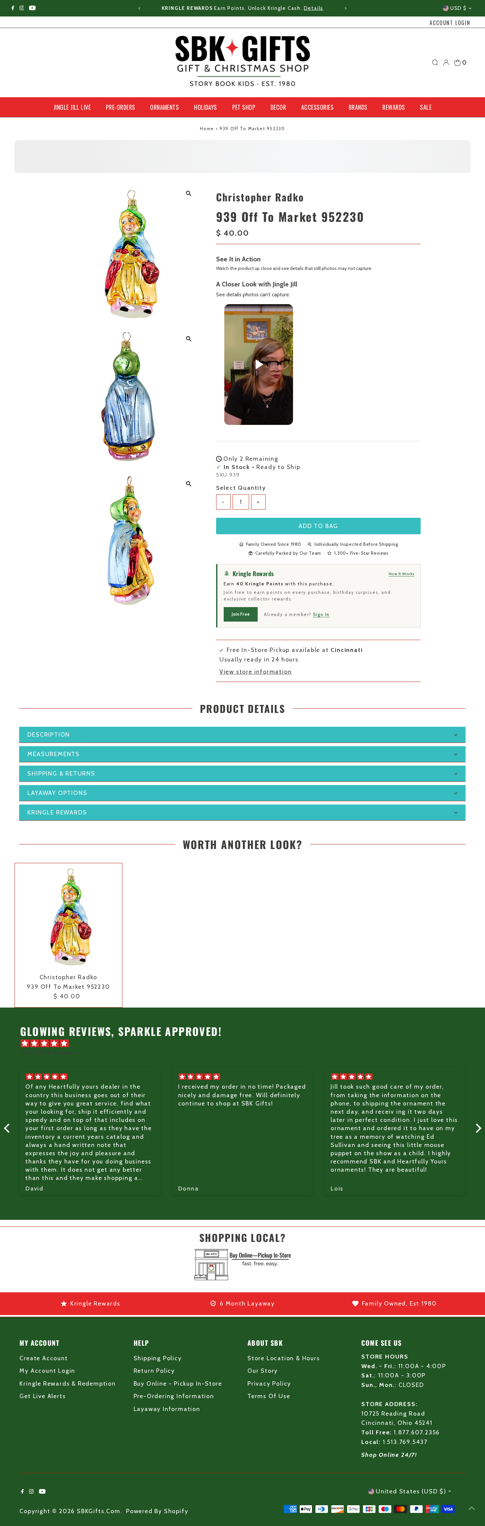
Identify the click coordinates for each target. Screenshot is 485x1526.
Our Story (262, 1370)
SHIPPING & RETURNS (61, 773)
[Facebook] (13, 8)
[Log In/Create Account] (446, 63)
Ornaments (164, 107)
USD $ (458, 8)
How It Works (401, 573)
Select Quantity (241, 487)
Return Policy (154, 1370)
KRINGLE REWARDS (57, 812)
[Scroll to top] (471, 1507)
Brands (358, 107)
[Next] (345, 8)
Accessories (317, 107)
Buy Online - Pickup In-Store (178, 1383)
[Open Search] (435, 63)
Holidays (205, 107)
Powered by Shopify (157, 1511)
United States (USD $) (411, 1491)
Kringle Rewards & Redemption (67, 1383)
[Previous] (139, 8)
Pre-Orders (120, 107)
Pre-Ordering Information (174, 1396)
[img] (246, 1043)
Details (314, 8)
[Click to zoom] (188, 193)
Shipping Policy (158, 1358)
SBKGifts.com (98, 1511)
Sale (426, 107)
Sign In (321, 614)
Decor (278, 107)
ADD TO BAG (318, 526)
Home (207, 128)
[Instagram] (22, 8)
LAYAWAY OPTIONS (57, 793)
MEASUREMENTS (53, 754)
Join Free (241, 614)
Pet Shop (244, 107)
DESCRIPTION (48, 734)
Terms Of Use (268, 1396)
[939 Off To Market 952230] (68, 916)
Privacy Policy (269, 1383)
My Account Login (47, 1370)
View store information (255, 672)
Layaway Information (167, 1409)
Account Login (450, 23)
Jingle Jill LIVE (72, 107)
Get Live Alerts (42, 1396)
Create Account (43, 1358)
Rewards (393, 107)
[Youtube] (32, 8)
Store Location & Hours (283, 1358)
